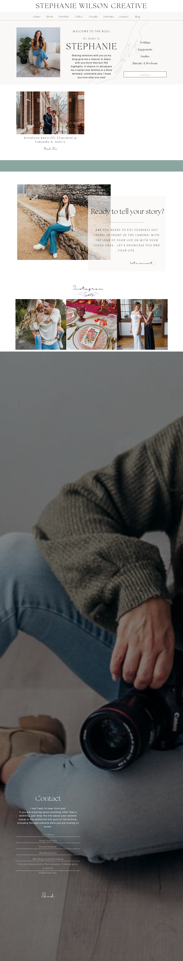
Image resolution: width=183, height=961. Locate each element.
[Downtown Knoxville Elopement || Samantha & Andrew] (50, 112)
